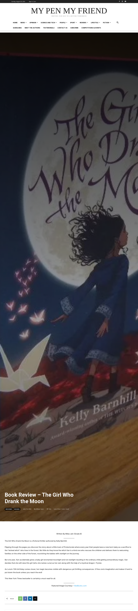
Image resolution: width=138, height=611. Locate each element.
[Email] (35, 598)
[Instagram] (122, 1)
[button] (117, 22)
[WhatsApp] (20, 598)
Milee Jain (40, 509)
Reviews (9, 509)
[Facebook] (119, 1)
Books (17, 509)
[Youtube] (125, 1)
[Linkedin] (30, 598)
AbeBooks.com (80, 586)
